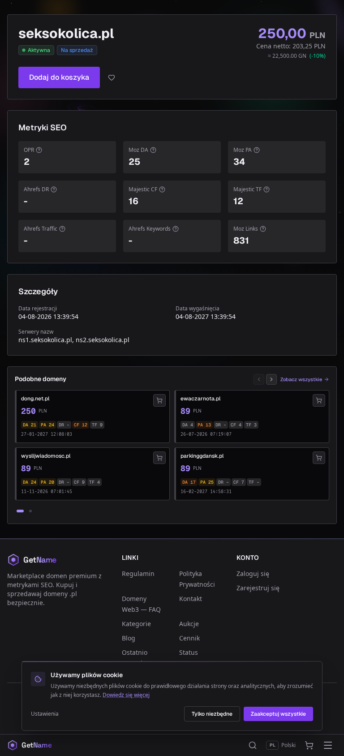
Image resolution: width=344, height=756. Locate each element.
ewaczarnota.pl (200, 398)
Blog (128, 638)
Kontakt (190, 598)
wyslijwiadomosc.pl (45, 456)
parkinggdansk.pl (202, 456)
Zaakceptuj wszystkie (278, 713)
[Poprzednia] (259, 379)
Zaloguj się (252, 573)
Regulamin (138, 573)
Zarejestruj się (258, 588)
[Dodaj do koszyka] (159, 400)
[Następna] (271, 379)
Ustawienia (45, 713)
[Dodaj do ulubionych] (111, 77)
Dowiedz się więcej (126, 695)
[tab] (20, 511)
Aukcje (189, 623)
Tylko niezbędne (212, 713)
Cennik (189, 638)
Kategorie (136, 623)
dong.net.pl (35, 398)
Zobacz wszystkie (301, 379)
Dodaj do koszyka (59, 77)
